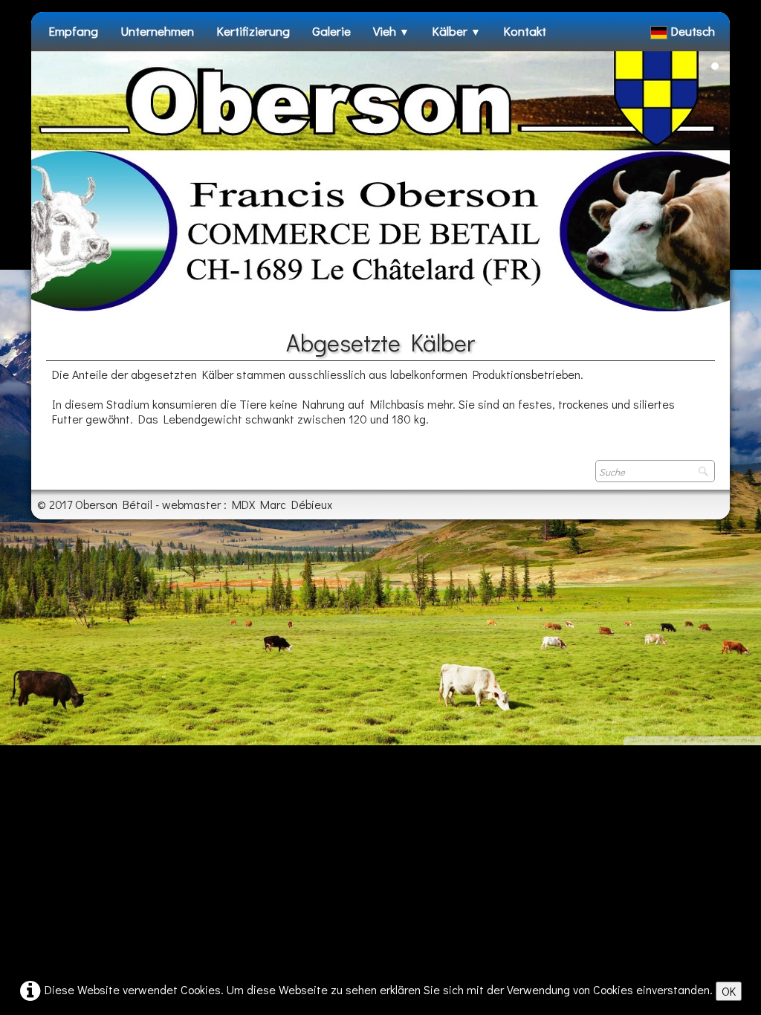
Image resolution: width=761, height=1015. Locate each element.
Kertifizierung (253, 30)
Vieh (391, 30)
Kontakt (524, 30)
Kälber (456, 30)
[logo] (48, 58)
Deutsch (694, 30)
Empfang (73, 30)
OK (729, 991)
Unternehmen (157, 30)
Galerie (331, 30)
